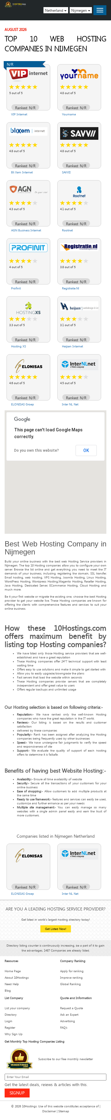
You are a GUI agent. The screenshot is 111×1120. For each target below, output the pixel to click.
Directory (11, 1015)
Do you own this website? (36, 450)
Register (10, 1028)
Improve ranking (71, 978)
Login (8, 1021)
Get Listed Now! (55, 929)
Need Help (12, 984)
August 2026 (16, 29)
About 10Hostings (17, 978)
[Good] (23, 87)
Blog (8, 991)
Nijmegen (79, 10)
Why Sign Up (14, 1034)
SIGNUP (17, 1093)
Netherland (54, 10)
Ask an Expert (69, 1015)
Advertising (67, 1021)
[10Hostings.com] (15, 4)
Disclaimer (49, 1111)
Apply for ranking (72, 971)
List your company (17, 1008)
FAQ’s (63, 1028)
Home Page (13, 971)
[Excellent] (35, 87)
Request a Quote (71, 1008)
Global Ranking (70, 984)
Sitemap (63, 1111)
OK (86, 450)
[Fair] (17, 87)
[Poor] (11, 87)
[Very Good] (29, 87)
